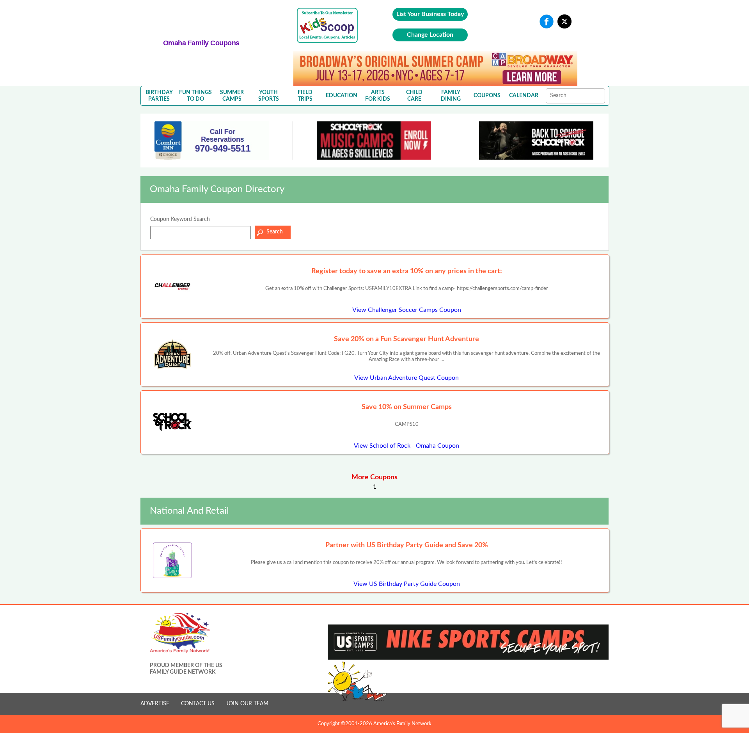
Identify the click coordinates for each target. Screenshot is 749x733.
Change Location (430, 35)
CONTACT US (198, 703)
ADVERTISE (154, 703)
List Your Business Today (430, 14)
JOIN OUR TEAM (247, 703)
